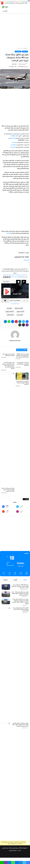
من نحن (19, 850)
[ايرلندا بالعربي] (5, 7)
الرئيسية (26, 48)
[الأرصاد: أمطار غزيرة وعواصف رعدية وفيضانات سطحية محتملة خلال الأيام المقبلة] (6, 664)
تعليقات (5, 580)
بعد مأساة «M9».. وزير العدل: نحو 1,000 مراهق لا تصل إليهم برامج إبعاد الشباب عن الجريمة (19, 586)
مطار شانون (10, 315)
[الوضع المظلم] (24, 11)
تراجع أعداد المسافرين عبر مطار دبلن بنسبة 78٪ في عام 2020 (23, 364)
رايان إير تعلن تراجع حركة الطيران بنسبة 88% (8, 354)
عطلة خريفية (9, 312)
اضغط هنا (12, 147)
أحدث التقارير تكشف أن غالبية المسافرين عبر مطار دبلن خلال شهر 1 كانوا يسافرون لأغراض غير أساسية (8, 365)
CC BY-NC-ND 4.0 (15, 277)
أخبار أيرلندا (18, 51)
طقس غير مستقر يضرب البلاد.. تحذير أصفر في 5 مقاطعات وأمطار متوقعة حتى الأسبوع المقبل (19, 593)
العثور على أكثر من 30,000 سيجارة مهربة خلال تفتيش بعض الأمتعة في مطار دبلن (22, 355)
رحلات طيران (20, 312)
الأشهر (15, 580)
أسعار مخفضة (18, 308)
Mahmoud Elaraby (22, 64)
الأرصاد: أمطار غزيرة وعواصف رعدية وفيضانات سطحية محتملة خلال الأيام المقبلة (20, 609)
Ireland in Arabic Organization (18, 275)
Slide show (20, 48)
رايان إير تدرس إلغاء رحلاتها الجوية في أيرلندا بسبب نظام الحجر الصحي (8, 489)
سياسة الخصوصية (13, 850)
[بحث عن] (27, 11)
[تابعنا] (27, 843)
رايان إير (9, 308)
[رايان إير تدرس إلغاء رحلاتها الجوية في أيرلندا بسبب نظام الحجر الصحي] (7, 430)
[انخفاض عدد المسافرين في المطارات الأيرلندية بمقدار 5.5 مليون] (22, 376)
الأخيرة (25, 580)
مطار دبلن (19, 315)
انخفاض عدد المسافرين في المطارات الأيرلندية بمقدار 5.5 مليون (22, 383)
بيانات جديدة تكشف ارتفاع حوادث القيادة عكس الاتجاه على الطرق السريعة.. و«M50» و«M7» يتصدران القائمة (20, 601)
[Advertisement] (15, 29)
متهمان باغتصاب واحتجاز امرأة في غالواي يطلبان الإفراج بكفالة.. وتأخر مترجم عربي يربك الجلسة (20, 724)
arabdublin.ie (6, 275)
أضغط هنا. (8, 233)
